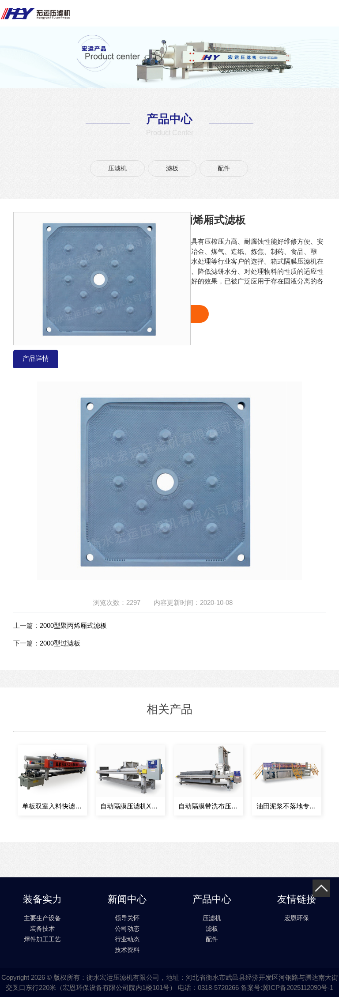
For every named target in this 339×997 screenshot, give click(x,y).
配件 (224, 168)
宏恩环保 (296, 917)
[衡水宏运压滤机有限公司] (35, 13)
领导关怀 (127, 917)
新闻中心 (127, 899)
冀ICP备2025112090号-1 (297, 987)
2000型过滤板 (60, 643)
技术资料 (127, 949)
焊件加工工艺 (42, 939)
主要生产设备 (42, 917)
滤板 (172, 168)
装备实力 (42, 899)
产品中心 (211, 899)
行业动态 (127, 939)
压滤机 (117, 168)
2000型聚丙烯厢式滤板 (73, 625)
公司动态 (127, 928)
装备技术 (42, 928)
